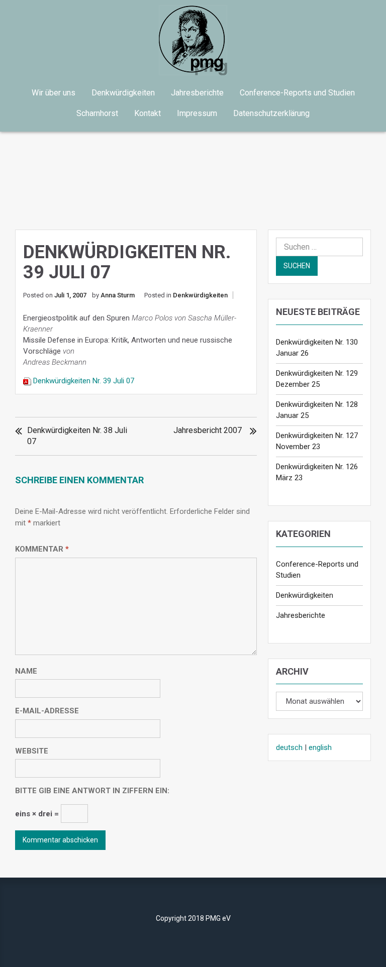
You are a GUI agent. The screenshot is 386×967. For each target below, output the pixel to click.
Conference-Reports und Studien (297, 92)
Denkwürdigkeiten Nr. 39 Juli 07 (83, 380)
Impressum (197, 113)
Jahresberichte (197, 92)
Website (31, 751)
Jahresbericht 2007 (207, 430)
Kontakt (147, 113)
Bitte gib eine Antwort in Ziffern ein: (92, 790)
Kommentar (42, 549)
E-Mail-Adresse (47, 710)
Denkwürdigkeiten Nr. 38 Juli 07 (77, 435)
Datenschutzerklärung (271, 113)
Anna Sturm (118, 295)
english (320, 747)
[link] (193, 40)
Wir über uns (53, 92)
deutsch (289, 747)
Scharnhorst (97, 113)
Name (26, 671)
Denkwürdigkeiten (123, 92)
